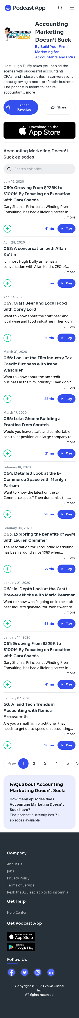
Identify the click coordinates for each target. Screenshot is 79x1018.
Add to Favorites (24, 107)
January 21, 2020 (17, 583)
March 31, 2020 (15, 352)
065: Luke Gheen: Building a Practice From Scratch (32, 421)
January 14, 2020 (17, 637)
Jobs (10, 871)
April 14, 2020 (14, 297)
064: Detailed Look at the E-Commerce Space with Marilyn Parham (35, 479)
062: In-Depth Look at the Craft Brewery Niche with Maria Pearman (39, 592)
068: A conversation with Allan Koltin (35, 251)
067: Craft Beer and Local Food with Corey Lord (35, 306)
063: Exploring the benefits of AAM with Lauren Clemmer (39, 537)
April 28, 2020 (14, 242)
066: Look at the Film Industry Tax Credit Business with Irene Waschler (38, 364)
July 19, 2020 (14, 181)
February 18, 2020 (17, 467)
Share (61, 107)
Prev (11, 763)
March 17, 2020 (15, 412)
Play (68, 229)
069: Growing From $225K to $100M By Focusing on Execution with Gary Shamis (37, 193)
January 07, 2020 (17, 698)
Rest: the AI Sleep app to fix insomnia (37, 892)
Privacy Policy (18, 878)
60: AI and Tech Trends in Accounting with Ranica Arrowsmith (29, 710)
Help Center (17, 912)
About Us (14, 864)
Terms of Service (20, 885)
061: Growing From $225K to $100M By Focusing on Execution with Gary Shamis (37, 649)
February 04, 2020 (18, 528)
